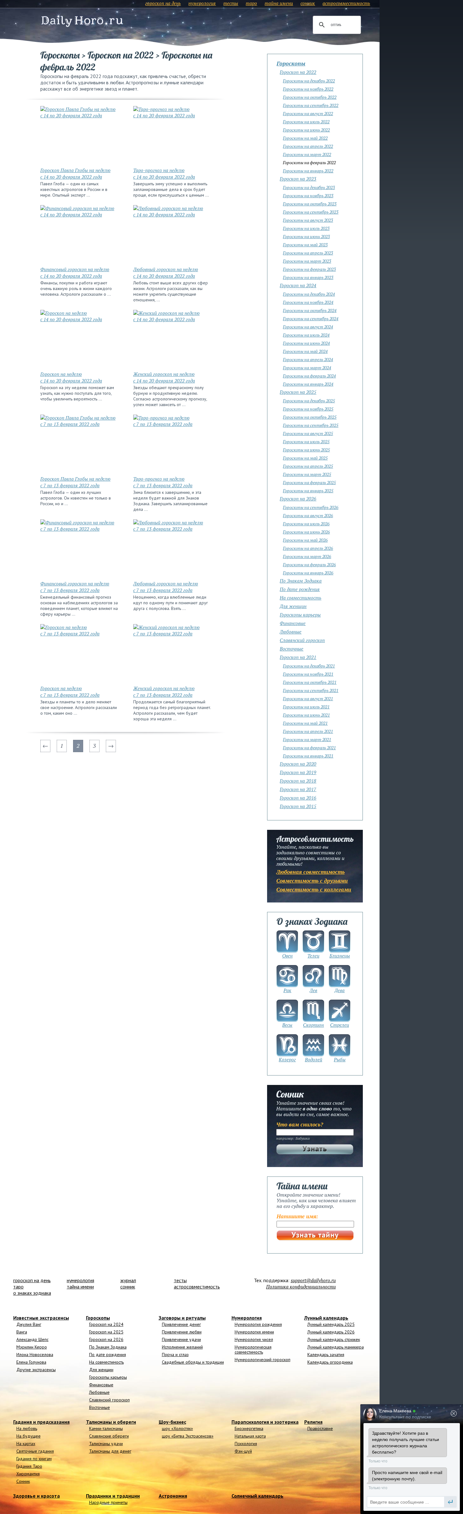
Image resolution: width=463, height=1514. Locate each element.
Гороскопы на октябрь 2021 (309, 682)
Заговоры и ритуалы (182, 1318)
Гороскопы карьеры (300, 615)
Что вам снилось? (299, 1124)
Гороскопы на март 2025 (307, 474)
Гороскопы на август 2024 (308, 327)
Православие (320, 1428)
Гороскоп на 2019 (298, 772)
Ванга (21, 1332)
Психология (246, 1443)
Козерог (287, 1059)
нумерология (202, 3)
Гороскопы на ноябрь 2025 (308, 409)
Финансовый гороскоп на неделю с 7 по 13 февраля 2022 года (74, 586)
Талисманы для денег (110, 1451)
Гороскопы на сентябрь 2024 (310, 318)
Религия (313, 1422)
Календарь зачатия (325, 1354)
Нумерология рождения (258, 1324)
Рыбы (340, 1059)
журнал (128, 1280)
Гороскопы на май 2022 (305, 138)
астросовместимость (346, 3)
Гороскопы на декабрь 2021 (309, 666)
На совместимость (300, 598)
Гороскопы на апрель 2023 (308, 253)
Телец (313, 956)
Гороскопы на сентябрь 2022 (310, 105)
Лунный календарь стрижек (333, 1339)
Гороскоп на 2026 (298, 498)
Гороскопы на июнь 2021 (306, 715)
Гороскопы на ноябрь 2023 (308, 195)
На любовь (26, 1428)
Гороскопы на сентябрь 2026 (310, 507)
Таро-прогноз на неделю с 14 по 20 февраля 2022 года (164, 173)
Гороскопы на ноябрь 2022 (308, 89)
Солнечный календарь (257, 1496)
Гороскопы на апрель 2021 (308, 731)
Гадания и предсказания (41, 1422)
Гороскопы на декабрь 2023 (309, 187)
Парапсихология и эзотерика (265, 1422)
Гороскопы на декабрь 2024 (309, 294)
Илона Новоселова (34, 1354)
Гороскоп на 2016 (298, 798)
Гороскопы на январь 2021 (308, 756)
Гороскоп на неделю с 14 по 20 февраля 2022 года (71, 377)
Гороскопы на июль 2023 (306, 228)
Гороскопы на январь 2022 (308, 171)
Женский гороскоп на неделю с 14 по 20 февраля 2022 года (164, 377)
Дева (339, 990)
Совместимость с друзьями (312, 880)
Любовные (290, 632)
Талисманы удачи (106, 1443)
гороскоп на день (163, 3)
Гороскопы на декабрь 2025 (309, 401)
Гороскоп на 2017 (298, 789)
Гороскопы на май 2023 (305, 245)
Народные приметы (108, 1502)
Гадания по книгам (34, 1458)
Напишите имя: (297, 1216)
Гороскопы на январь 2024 (308, 384)
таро (251, 3)
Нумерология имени (254, 1332)
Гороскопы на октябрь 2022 (309, 97)
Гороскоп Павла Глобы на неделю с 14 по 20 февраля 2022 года (75, 173)
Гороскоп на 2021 (298, 657)
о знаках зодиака (32, 1293)
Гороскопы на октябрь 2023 (309, 204)
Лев (313, 990)
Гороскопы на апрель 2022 (308, 146)
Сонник (23, 1481)
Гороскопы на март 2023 (307, 261)
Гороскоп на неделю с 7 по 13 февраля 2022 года (70, 691)
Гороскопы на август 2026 (308, 515)
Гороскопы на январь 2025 (308, 491)
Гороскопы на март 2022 (307, 154)
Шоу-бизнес (172, 1422)
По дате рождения (300, 589)
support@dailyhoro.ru (313, 1280)
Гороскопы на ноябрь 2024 (308, 302)
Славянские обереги (109, 1436)
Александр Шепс (32, 1339)
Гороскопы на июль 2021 (306, 707)
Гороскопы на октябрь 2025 (309, 417)
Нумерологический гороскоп (262, 1359)
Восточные (291, 648)
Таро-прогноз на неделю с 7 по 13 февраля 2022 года (162, 482)
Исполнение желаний (182, 1347)
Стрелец (339, 1025)
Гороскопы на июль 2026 (306, 524)
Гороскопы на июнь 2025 (306, 450)
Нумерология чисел (254, 1339)
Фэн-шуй (243, 1451)
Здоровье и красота (36, 1496)
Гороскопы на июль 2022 (306, 122)
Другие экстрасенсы (36, 1369)
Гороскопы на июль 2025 (306, 441)
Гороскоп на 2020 (298, 764)
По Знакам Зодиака (301, 581)
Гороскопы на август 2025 (308, 433)
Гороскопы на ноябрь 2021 (308, 674)
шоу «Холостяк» (177, 1428)
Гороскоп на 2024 (298, 285)
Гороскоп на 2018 (298, 781)
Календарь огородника (330, 1362)
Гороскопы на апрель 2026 (308, 548)
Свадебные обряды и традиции (193, 1362)
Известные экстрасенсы (41, 1318)
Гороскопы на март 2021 (307, 739)
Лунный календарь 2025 (331, 1324)
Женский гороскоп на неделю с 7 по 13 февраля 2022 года (164, 691)
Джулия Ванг (28, 1324)
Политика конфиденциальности (301, 1286)
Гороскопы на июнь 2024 (306, 343)
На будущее (28, 1436)
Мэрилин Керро (31, 1347)
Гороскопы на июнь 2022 (306, 130)
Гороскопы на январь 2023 (308, 277)
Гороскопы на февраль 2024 (309, 376)
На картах (25, 1443)
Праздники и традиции (113, 1496)
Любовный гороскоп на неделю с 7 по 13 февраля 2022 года (165, 586)
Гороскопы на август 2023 (308, 220)
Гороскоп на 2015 (298, 806)
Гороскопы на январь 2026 (308, 573)
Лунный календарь (326, 1318)
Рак (287, 990)
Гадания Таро (29, 1466)
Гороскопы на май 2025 (305, 458)
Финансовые (293, 623)
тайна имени (279, 3)
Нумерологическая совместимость (253, 1349)
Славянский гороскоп (302, 640)
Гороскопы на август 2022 (308, 113)
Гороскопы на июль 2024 (306, 335)
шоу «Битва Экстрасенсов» (188, 1436)
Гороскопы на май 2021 (305, 723)
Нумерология (247, 1318)
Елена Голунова (31, 1362)
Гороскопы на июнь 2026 (306, 532)
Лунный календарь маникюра (335, 1347)
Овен (287, 956)
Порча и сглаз (175, 1354)
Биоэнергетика (249, 1428)
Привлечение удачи (181, 1339)
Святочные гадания (35, 1451)
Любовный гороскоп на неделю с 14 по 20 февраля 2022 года (165, 272)
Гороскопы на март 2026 (307, 556)
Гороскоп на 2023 (298, 179)
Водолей (313, 1059)
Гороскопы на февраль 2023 (309, 269)
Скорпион (313, 1025)
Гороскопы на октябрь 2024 (309, 310)
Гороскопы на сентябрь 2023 (310, 212)
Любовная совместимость (310, 871)
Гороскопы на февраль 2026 (309, 564)
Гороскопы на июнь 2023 (306, 236)
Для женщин (293, 606)
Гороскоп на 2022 (298, 72)
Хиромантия (28, 1474)
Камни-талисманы (106, 1428)
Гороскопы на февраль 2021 (309, 748)
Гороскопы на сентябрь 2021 (310, 690)
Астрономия (173, 1496)
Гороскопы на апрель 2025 (308, 466)
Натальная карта (250, 1436)
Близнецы (339, 956)
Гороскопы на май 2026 (305, 540)
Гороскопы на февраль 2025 (309, 482)
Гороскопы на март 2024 (307, 368)
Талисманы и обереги (111, 1422)
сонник (307, 3)
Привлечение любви (182, 1332)
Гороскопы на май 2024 (305, 351)
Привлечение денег (181, 1324)
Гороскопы (291, 63)
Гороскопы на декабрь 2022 (309, 81)
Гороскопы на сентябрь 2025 (310, 425)
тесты (230, 3)
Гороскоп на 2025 (298, 392)
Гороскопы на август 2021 (308, 698)
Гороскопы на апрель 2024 (308, 359)
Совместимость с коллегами (313, 889)
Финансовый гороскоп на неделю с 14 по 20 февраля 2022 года (74, 272)
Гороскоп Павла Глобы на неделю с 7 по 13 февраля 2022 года (75, 482)
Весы (287, 1025)
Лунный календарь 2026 (331, 1332)
